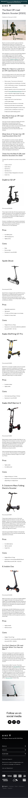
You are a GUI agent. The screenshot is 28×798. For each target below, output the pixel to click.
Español (10, 788)
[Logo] (6, 6)
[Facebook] (14, 722)
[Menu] (25, 5)
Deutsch (21, 786)
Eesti (16, 786)
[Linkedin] (18, 722)
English (6, 786)
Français (11, 786)
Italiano (5, 788)
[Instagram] (10, 722)
